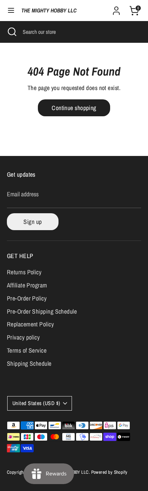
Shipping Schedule (29, 363)
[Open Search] (11, 31)
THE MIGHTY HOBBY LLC (48, 10)
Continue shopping (74, 108)
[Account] (116, 8)
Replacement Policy (30, 324)
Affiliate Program (27, 285)
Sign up (32, 221)
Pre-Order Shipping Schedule (42, 311)
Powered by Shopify (109, 472)
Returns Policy (24, 272)
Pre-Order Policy (26, 298)
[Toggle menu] (11, 10)
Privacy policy (23, 337)
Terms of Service (26, 350)
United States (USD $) (36, 403)
